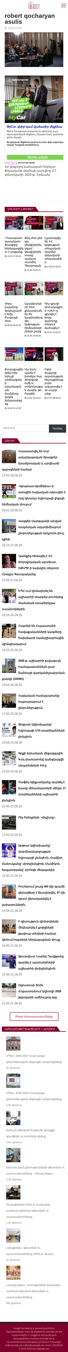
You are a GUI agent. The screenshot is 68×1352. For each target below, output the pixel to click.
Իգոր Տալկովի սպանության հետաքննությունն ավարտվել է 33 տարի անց (54, 381)
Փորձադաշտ (33, 223)
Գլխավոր (11, 219)
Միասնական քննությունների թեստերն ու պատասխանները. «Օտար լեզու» (35, 1170)
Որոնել (57, 428)
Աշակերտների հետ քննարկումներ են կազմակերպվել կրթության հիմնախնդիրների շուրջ (34, 317)
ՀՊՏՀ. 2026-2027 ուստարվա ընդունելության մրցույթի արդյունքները (34, 1058)
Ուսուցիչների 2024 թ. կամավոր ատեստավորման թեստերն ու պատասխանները (28, 1210)
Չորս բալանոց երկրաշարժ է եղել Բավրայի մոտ (13, 312)
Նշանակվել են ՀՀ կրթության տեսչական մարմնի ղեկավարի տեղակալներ (53, 250)
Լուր (9, 223)
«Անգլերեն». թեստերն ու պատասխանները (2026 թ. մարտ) (30, 1250)
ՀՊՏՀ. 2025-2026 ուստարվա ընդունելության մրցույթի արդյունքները (34, 1096)
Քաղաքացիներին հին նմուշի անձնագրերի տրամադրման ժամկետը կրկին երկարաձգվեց (14, 386)
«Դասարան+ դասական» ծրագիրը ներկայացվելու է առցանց (14, 244)
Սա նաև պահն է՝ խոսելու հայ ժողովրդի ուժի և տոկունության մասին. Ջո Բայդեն (34, 381)
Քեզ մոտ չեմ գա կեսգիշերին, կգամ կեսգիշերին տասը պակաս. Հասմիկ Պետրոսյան (33, 251)
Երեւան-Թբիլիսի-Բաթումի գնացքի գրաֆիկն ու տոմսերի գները (30, 1133)
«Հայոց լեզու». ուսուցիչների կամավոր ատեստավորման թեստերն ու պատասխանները (33, 1291)
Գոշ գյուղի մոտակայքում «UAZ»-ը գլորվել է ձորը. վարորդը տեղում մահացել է (54, 315)
